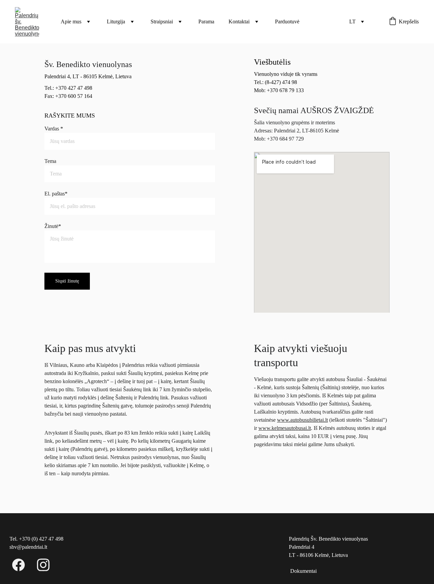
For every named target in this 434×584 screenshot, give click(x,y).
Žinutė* (52, 226)
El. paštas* (55, 193)
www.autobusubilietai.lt (302, 420)
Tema (50, 161)
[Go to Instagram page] (43, 565)
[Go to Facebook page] (22, 565)
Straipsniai (162, 21)
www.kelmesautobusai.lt (284, 428)
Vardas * (53, 128)
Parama (206, 21)
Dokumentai (303, 571)
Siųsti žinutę (67, 281)
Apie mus (71, 21)
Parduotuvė (287, 21)
